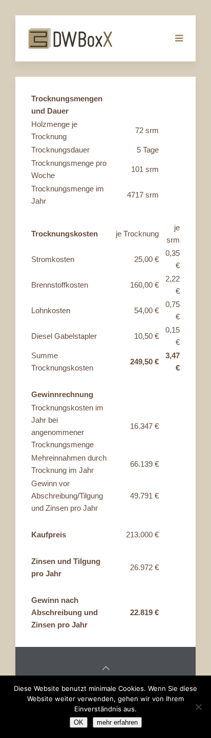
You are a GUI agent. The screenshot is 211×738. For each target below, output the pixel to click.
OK (78, 722)
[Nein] (198, 707)
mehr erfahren (117, 722)
